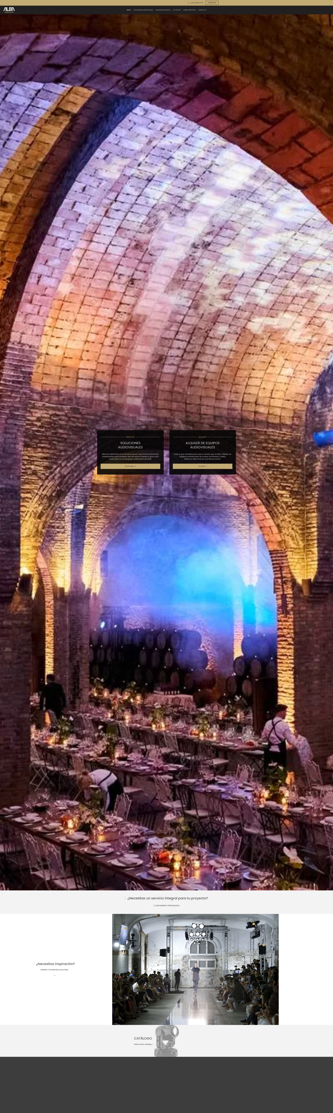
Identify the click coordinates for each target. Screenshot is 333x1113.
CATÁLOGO (177, 10)
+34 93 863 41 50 (196, 3)
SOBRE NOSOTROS (189, 10)
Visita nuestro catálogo (143, 1044)
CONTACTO (212, 3)
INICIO (129, 10)
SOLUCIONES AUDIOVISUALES (143, 10)
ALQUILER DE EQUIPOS (163, 10)
